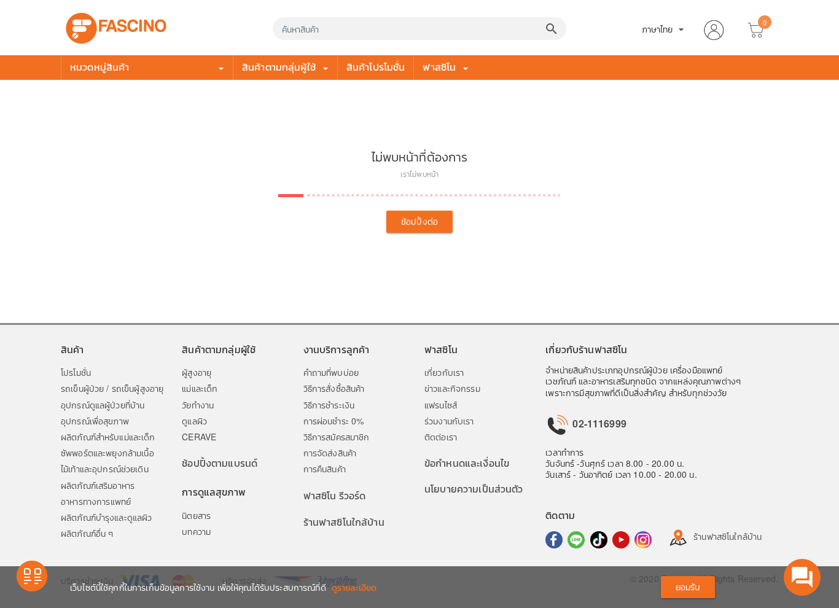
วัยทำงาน (198, 405)
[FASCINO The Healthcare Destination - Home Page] (116, 26)
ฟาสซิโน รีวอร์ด (334, 495)
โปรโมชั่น (76, 372)
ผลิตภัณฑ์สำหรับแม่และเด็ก (108, 437)
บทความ (196, 531)
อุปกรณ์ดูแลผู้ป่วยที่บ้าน (102, 405)
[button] (713, 27)
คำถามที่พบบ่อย (331, 372)
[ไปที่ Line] (576, 539)
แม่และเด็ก (199, 388)
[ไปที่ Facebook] (554, 539)
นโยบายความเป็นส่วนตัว (473, 488)
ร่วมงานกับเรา (449, 421)
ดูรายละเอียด (354, 587)
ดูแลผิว (194, 421)
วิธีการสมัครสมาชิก (336, 437)
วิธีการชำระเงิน (329, 405)
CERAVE (199, 437)
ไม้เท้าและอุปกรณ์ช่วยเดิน (105, 468)
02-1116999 (598, 423)
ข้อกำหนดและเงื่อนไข (466, 463)
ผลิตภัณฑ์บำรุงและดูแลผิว (106, 517)
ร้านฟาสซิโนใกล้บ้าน (343, 522)
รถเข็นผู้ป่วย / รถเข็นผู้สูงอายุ (112, 388)
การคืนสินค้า (324, 468)
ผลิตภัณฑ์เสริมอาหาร (98, 485)
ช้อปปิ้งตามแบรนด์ (219, 463)
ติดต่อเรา (440, 437)
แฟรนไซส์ (440, 405)
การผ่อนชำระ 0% (333, 421)
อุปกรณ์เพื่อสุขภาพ (95, 421)
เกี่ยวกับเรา (444, 372)
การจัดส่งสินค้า (330, 452)
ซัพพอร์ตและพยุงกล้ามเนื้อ (107, 452)
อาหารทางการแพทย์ (96, 501)
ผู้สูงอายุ (196, 372)
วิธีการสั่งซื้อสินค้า (334, 388)
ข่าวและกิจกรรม (452, 388)
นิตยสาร (196, 515)
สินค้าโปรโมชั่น (375, 67)
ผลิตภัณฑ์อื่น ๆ (87, 533)
